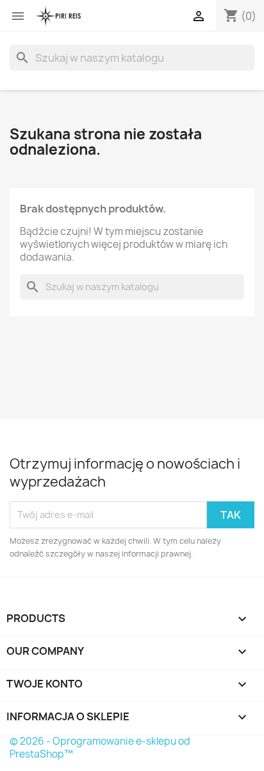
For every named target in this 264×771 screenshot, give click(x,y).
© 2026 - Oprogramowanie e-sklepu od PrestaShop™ (100, 747)
